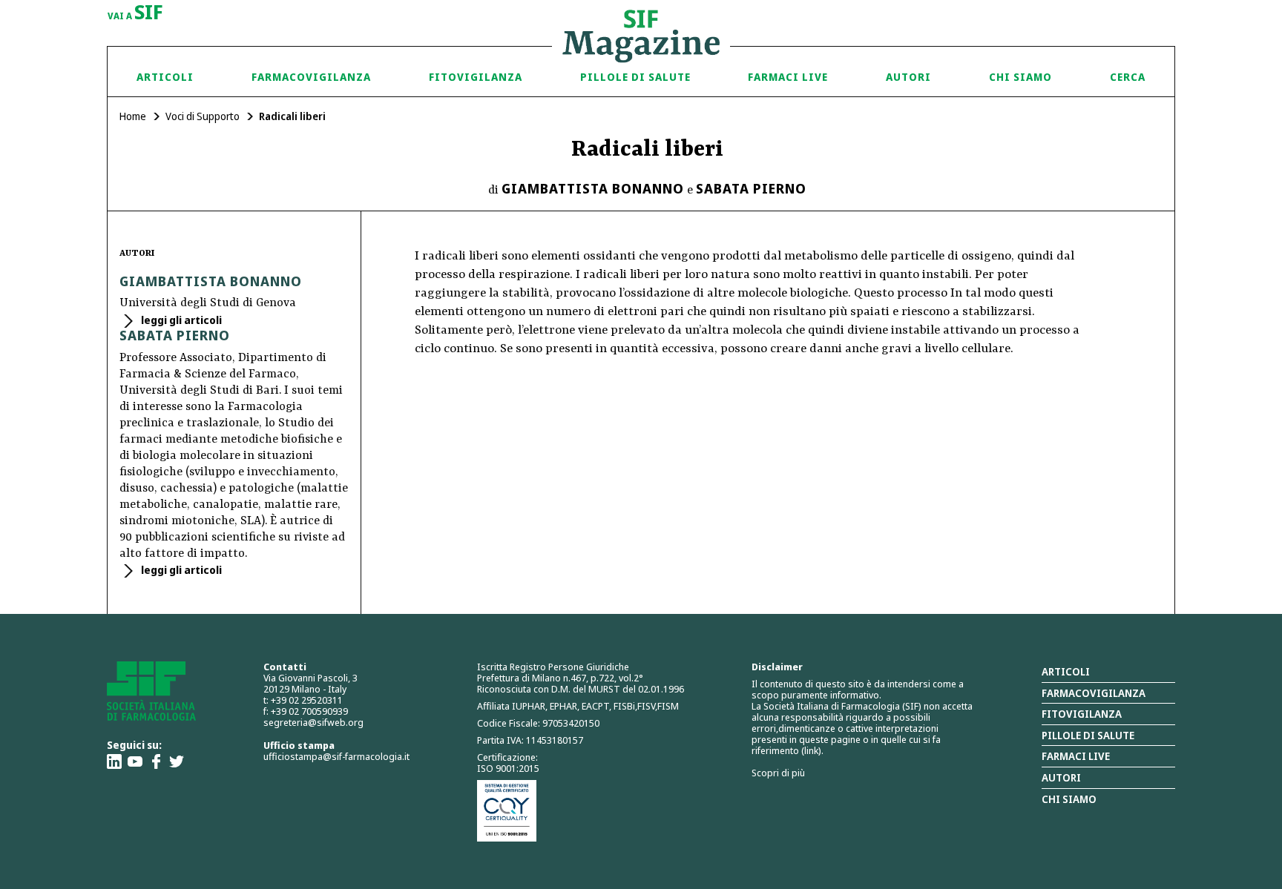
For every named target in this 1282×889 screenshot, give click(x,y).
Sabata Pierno (751, 188)
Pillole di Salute (635, 77)
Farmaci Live (788, 77)
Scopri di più (778, 772)
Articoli (165, 77)
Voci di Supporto (202, 116)
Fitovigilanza (475, 77)
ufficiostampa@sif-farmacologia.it (336, 756)
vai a (135, 13)
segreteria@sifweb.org (313, 722)
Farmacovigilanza (311, 77)
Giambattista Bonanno (593, 188)
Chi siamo (1020, 77)
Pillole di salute (1088, 735)
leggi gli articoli (180, 320)
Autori (908, 77)
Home (132, 116)
